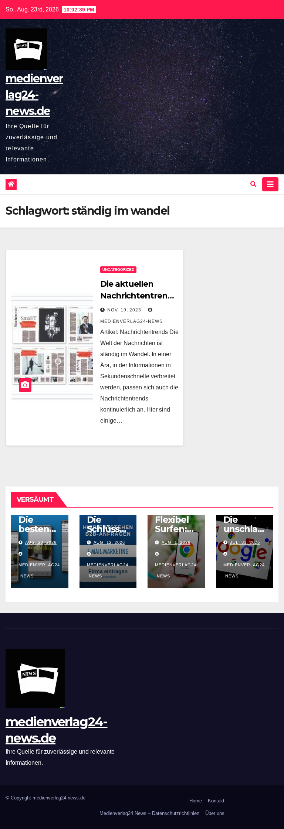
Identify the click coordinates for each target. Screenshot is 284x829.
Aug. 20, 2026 (41, 542)
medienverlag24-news (39, 570)
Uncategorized (118, 269)
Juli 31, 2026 (245, 542)
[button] (253, 184)
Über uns (214, 813)
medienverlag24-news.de (34, 95)
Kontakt (216, 801)
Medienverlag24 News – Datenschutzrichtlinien (149, 813)
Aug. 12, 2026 (109, 542)
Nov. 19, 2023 (124, 310)
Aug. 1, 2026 (176, 542)
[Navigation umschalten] (270, 184)
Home (195, 801)
